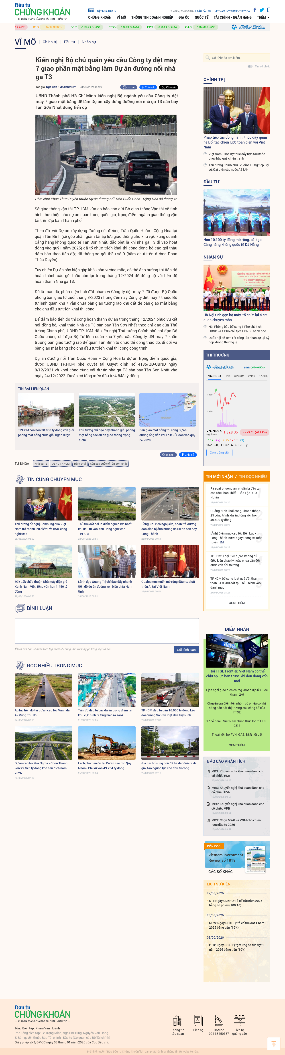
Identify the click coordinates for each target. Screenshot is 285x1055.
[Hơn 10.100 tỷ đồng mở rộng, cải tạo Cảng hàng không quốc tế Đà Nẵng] (237, 212)
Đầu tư (69, 41)
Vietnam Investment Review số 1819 (225, 857)
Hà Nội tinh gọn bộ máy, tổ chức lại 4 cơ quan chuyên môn (235, 317)
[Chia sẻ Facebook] (253, 9)
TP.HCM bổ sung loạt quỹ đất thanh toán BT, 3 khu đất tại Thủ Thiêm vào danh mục (235, 582)
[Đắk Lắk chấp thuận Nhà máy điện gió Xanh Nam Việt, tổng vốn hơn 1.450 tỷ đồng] (43, 561)
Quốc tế (201, 17)
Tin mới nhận (219, 476)
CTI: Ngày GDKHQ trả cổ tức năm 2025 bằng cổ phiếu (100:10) (235, 903)
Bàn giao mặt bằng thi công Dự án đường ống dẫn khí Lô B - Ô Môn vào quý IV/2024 (167, 435)
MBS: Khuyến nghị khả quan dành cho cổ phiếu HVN (238, 790)
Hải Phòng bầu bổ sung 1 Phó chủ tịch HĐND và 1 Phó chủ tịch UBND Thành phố (237, 328)
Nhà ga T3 (41, 463)
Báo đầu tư (204, 11)
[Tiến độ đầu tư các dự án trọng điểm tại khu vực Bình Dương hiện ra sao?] (107, 690)
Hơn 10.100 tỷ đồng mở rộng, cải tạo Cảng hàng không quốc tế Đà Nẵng (233, 242)
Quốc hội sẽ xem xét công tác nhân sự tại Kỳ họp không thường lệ (239, 340)
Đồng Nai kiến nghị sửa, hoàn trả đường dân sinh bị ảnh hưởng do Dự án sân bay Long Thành (169, 529)
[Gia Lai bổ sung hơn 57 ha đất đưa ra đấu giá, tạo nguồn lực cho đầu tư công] (170, 743)
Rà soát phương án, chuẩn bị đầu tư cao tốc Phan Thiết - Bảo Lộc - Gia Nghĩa (235, 492)
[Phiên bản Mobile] (267, 9)
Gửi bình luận (186, 650)
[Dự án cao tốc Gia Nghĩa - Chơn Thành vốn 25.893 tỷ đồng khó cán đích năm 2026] (43, 743)
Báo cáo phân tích (226, 761)
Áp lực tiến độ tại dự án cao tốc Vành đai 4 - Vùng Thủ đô (43, 712)
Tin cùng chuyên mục (54, 479)
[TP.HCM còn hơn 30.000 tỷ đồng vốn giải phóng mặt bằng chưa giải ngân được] (46, 410)
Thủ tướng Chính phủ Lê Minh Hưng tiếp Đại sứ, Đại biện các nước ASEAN (239, 167)
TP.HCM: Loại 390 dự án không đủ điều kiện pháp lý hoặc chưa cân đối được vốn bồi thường (235, 560)
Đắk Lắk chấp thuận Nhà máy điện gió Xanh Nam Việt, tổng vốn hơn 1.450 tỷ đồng (41, 586)
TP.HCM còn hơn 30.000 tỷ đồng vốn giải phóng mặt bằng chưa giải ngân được (46, 432)
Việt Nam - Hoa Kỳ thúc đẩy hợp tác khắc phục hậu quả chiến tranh (237, 156)
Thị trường (217, 355)
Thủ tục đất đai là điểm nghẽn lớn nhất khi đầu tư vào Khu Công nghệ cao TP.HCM (105, 529)
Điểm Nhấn (237, 629)
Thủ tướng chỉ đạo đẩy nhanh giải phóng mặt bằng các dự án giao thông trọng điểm (107, 435)
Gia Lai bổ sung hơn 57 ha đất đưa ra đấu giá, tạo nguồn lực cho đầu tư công (169, 765)
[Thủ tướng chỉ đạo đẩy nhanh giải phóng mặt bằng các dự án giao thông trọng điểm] (107, 410)
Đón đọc (213, 846)
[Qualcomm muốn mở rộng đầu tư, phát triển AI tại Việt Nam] (170, 561)
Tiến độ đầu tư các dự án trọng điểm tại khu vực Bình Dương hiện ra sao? (105, 712)
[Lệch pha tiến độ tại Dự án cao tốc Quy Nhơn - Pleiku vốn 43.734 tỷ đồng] (107, 743)
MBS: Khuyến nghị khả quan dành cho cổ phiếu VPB (238, 806)
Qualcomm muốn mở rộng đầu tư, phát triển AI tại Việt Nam (168, 584)
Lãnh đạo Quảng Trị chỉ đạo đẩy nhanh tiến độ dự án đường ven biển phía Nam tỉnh (105, 586)
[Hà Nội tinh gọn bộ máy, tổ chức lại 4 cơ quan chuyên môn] (237, 288)
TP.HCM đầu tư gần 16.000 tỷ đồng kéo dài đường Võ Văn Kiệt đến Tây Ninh (168, 712)
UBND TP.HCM (61, 463)
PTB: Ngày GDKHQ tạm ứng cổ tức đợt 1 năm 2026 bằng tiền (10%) (236, 947)
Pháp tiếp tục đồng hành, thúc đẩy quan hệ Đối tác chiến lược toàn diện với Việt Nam (235, 142)
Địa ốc (184, 17)
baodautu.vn (68, 87)
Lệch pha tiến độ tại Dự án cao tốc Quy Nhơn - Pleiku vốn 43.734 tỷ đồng (104, 765)
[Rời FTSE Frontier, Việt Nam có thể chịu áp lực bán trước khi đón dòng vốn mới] (237, 651)
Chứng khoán (99, 17)
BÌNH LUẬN (39, 608)
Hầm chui (80, 463)
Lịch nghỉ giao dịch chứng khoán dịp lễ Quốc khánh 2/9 (237, 692)
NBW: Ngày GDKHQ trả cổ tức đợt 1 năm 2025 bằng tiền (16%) (236, 925)
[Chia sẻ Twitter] (260, 9)
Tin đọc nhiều (253, 476)
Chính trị (50, 41)
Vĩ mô (121, 17)
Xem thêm (237, 603)
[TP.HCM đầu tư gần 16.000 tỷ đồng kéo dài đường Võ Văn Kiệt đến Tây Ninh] (170, 690)
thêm (261, 17)
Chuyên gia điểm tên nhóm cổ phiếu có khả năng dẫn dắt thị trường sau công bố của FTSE (237, 707)
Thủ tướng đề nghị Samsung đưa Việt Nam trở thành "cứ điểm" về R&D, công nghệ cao (41, 529)
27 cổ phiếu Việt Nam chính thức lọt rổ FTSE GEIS (236, 723)
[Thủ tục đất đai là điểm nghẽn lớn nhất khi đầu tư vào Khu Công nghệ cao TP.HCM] (107, 503)
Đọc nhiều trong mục (54, 665)
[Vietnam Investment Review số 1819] (255, 859)
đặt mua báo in (106, 10)
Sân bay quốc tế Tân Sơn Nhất (108, 463)
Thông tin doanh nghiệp (152, 17)
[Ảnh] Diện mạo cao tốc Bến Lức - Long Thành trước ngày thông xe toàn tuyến (236, 537)
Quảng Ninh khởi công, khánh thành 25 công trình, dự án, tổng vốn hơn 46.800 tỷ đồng (235, 515)
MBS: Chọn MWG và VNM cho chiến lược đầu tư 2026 (236, 822)
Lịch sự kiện (218, 884)
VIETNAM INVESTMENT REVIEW (232, 11)
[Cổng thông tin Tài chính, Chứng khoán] (42, 12)
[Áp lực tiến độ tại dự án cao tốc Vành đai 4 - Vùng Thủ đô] (43, 690)
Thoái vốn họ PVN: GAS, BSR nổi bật (237, 734)
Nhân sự (89, 41)
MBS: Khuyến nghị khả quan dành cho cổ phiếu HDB (238, 773)
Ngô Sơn (51, 87)
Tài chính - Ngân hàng (233, 17)
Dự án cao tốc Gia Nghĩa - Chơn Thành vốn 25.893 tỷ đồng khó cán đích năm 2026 (41, 768)
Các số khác (220, 871)
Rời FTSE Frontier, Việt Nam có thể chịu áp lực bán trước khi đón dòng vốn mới (237, 676)
